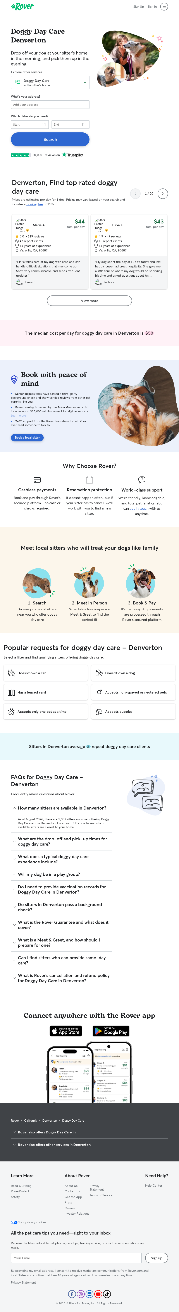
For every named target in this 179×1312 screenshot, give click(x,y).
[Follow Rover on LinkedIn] (89, 1294)
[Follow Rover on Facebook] (72, 1294)
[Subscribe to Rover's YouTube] (98, 1294)
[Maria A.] (50, 251)
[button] (164, 7)
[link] (50, 139)
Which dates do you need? (29, 116)
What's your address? (25, 96)
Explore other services (26, 72)
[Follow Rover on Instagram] (81, 1294)
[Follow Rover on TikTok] (107, 1294)
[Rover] (22, 6)
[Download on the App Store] (66, 1031)
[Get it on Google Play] (111, 1031)
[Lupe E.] (129, 251)
